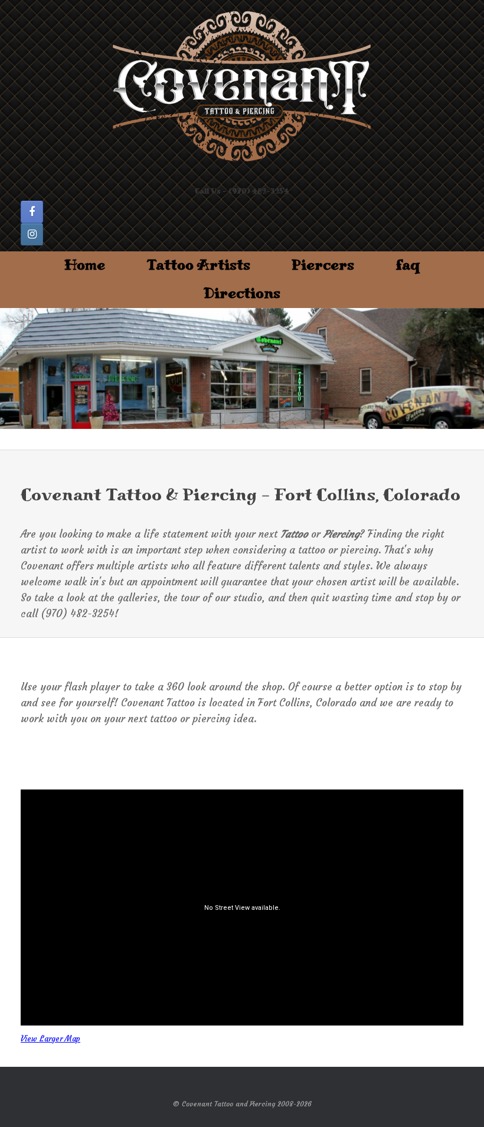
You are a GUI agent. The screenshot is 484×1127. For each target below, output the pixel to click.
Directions (242, 293)
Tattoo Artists (198, 265)
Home (84, 265)
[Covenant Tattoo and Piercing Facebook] (32, 212)
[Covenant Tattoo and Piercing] (242, 87)
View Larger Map (50, 1038)
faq (407, 265)
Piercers (323, 265)
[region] (242, 368)
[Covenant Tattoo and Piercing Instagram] (32, 234)
